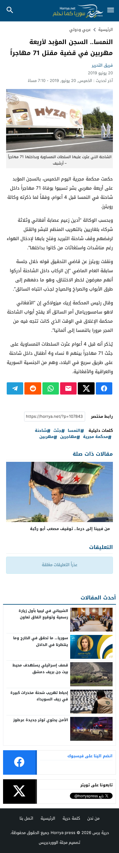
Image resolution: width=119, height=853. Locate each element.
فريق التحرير (102, 65)
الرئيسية (48, 818)
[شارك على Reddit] (32, 388)
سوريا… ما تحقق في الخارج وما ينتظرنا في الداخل (40, 641)
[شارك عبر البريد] (68, 388)
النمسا (74, 431)
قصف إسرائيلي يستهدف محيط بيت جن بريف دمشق (40, 668)
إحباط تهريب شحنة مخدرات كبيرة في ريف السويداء (39, 696)
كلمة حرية (71, 818)
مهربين (46, 437)
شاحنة (41, 431)
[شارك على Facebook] (104, 388)
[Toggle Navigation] (110, 11)
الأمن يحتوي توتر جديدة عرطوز (40, 720)
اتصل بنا (26, 818)
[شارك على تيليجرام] (15, 388)
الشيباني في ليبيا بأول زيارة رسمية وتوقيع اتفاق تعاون (43, 614)
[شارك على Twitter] (86, 388)
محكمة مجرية (95, 437)
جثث (57, 431)
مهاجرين (68, 437)
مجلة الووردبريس (53, 842)
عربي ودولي (80, 29)
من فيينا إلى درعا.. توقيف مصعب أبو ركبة (70, 528)
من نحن (93, 818)
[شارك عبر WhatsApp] (50, 388)
